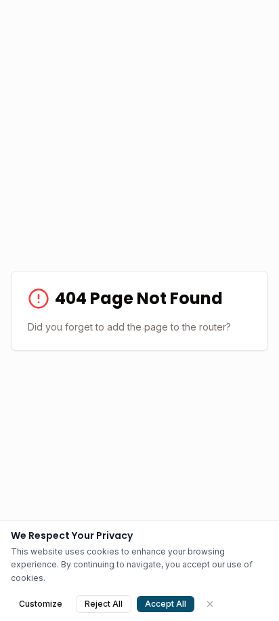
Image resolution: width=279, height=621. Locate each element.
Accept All (165, 604)
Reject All (104, 604)
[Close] (210, 604)
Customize (40, 604)
